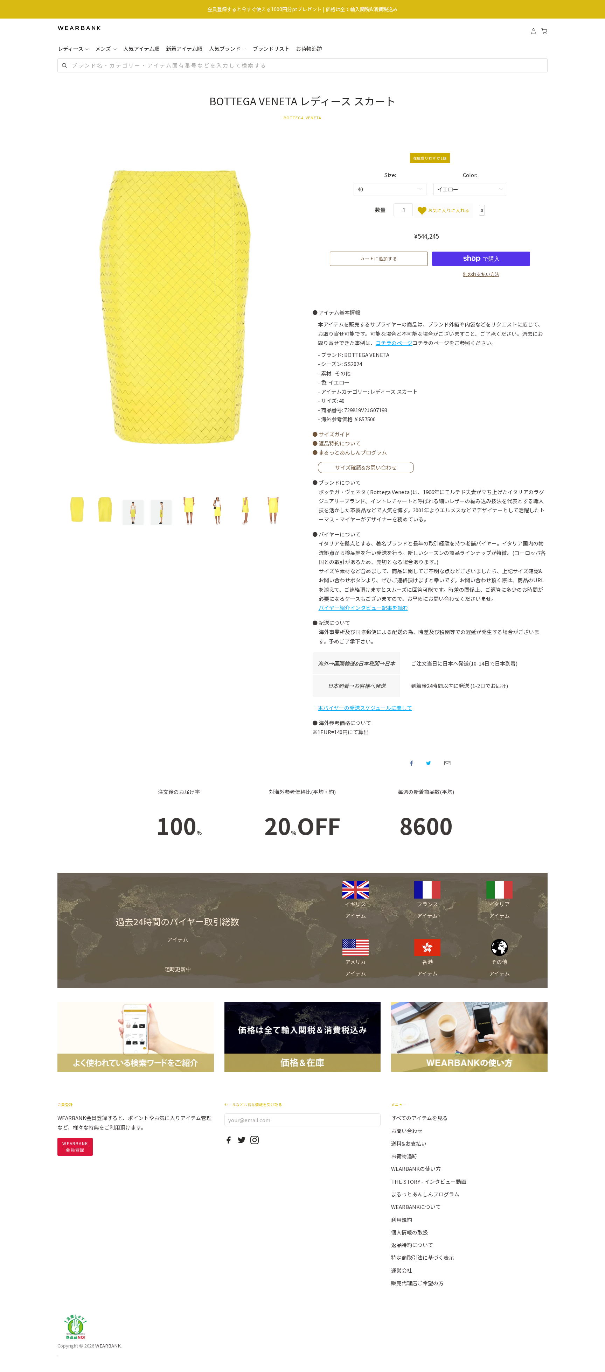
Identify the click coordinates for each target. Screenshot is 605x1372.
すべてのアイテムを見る (419, 1117)
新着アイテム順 (184, 48)
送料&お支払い (408, 1143)
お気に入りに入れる (448, 210)
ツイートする (428, 763)
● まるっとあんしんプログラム (349, 452)
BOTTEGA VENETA (303, 117)
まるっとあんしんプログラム (425, 1194)
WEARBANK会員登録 (75, 1146)
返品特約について (412, 1244)
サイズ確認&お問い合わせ (366, 467)
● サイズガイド (331, 434)
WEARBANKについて (416, 1206)
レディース (71, 48)
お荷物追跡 (309, 48)
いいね (411, 763)
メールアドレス (447, 763)
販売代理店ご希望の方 (417, 1283)
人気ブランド (225, 48)
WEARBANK (108, 1345)
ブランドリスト (271, 48)
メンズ (103, 48)
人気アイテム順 (141, 48)
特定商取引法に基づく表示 (422, 1257)
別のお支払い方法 (481, 274)
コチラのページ (394, 342)
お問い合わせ (407, 1130)
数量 (380, 209)
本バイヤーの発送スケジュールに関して (365, 707)
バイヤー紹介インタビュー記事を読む (363, 607)
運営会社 (401, 1270)
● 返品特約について (336, 443)
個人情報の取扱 (409, 1232)
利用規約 (401, 1219)
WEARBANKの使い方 (416, 1168)
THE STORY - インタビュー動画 (428, 1181)
